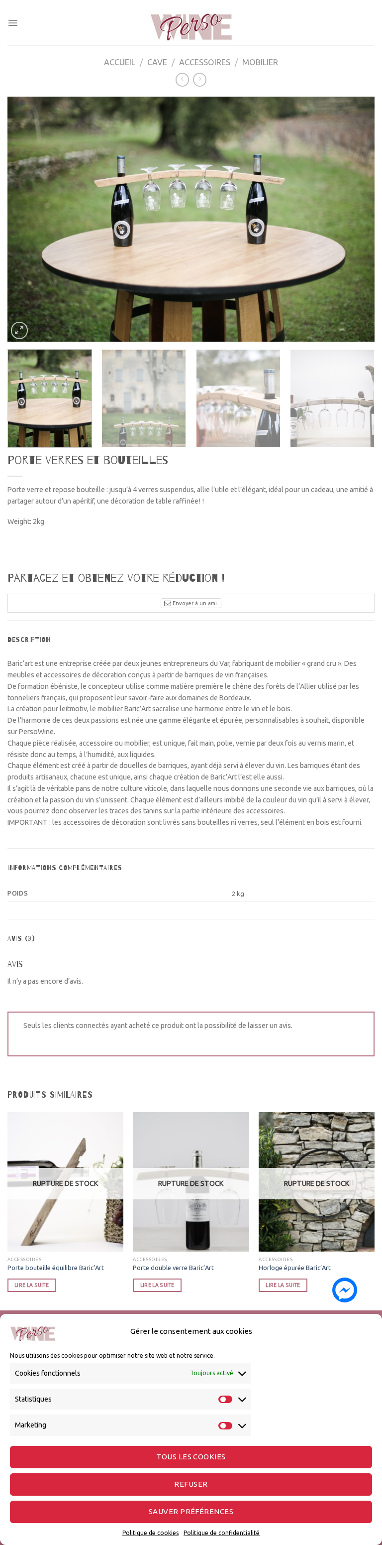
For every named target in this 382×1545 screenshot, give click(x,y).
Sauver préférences (191, 1511)
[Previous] (27, 219)
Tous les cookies (190, 1456)
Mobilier (260, 62)
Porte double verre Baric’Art (173, 1267)
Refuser (190, 1484)
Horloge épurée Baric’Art (295, 1267)
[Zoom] (19, 330)
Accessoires (204, 62)
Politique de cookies (150, 1533)
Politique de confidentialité (222, 1533)
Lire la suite (31, 1285)
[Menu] (12, 22)
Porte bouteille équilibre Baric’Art (55, 1267)
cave (157, 62)
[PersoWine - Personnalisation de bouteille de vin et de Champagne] (191, 22)
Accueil (119, 62)
